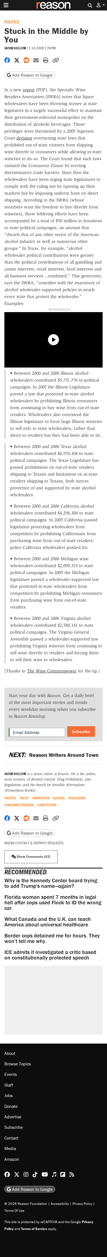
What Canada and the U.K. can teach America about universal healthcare (47, 921)
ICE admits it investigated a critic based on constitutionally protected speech (50, 954)
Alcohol (59, 798)
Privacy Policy (82, 1203)
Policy (24, 798)
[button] (101, 5)
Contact (11, 1138)
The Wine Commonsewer (52, 671)
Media (10, 1148)
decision (24, 138)
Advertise (12, 1116)
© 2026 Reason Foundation (25, 1203)
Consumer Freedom (18, 805)
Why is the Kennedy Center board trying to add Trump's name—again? (50, 883)
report (29, 89)
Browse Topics (17, 1063)
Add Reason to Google (32, 75)
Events (10, 1074)
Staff (8, 1085)
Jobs (8, 1095)
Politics (11, 22)
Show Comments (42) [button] (33, 856)
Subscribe (81, 731)
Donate (11, 1106)
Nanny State (41, 798)
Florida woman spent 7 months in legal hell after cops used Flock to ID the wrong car (52, 902)
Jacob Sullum (15, 48)
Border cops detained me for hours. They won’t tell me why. (52, 938)
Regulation (77, 798)
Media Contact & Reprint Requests (33, 843)
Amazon (11, 1159)
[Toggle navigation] (6, 5)
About (9, 1053)
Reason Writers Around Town (53, 754)
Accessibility (60, 1203)
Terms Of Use (14, 1210)
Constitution (46, 805)
